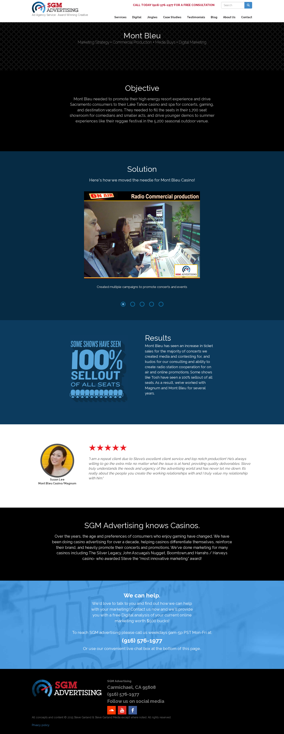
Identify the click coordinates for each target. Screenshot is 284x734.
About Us (229, 17)
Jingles (152, 17)
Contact (246, 17)
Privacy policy (40, 725)
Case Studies (172, 17)
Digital (136, 17)
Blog (214, 17)
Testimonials (196, 17)
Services (120, 17)
